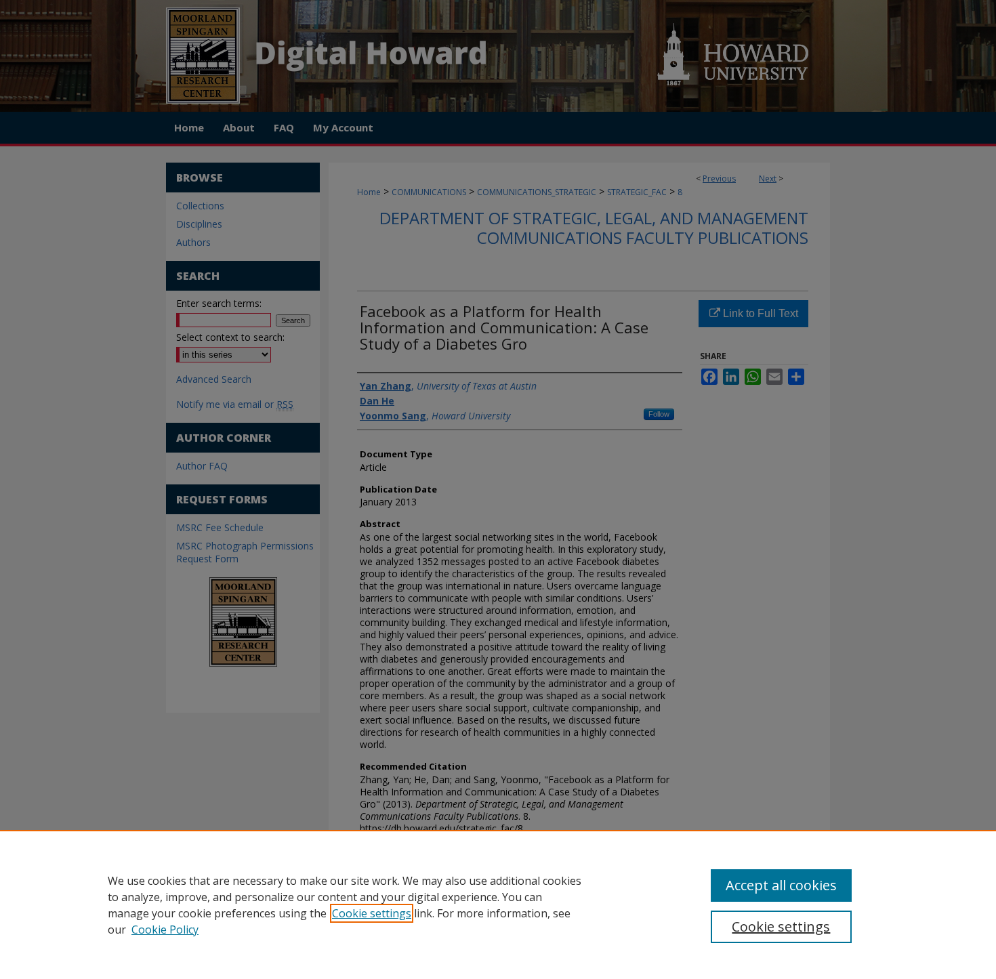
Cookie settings (371, 913)
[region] (498, 904)
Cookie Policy (165, 929)
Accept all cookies (781, 885)
